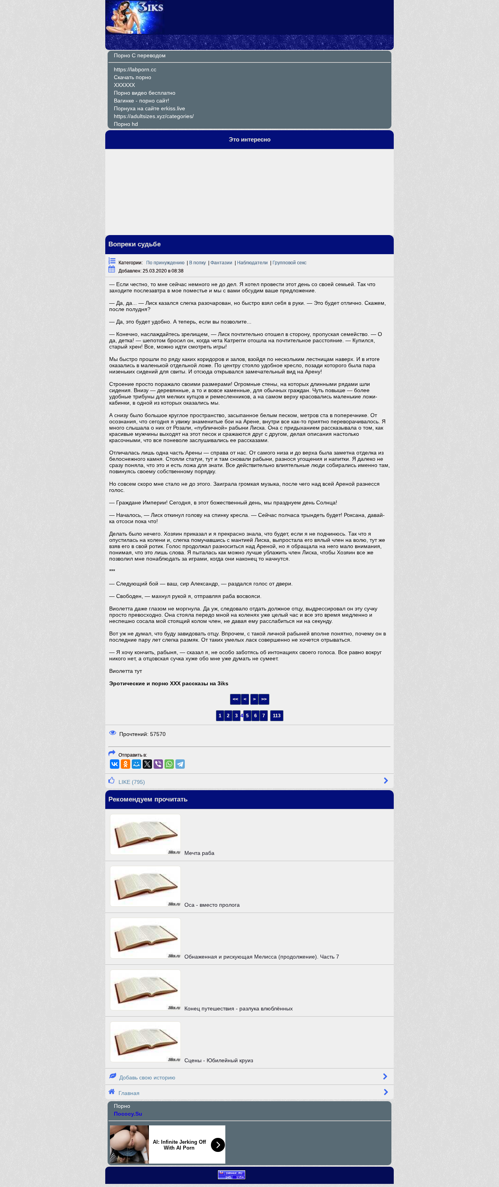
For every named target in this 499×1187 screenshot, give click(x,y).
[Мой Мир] (136, 764)
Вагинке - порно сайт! (141, 100)
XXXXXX (124, 85)
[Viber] (158, 764)
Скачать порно (132, 77)
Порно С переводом (140, 55)
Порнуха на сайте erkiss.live (149, 108)
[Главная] (135, 32)
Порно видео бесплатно (144, 93)
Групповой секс (289, 262)
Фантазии (221, 262)
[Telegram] (180, 764)
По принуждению (165, 262)
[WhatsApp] (169, 764)
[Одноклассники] (125, 764)
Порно (122, 1106)
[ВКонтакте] (114, 764)
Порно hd (126, 124)
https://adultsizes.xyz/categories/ (154, 116)
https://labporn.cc (135, 69)
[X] (147, 764)
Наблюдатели (252, 262)
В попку (197, 262)
